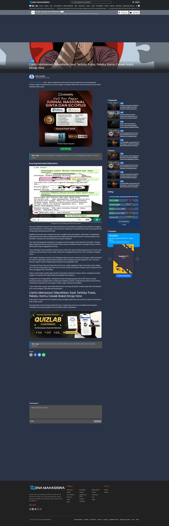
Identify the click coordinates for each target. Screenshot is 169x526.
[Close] (118, 250)
